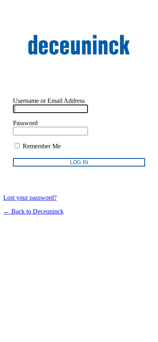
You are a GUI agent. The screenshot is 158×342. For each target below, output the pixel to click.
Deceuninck (79, 44)
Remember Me (41, 146)
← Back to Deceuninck (33, 211)
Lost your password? (30, 197)
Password (25, 123)
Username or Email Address (49, 100)
